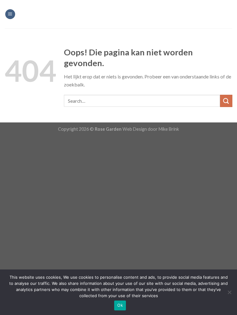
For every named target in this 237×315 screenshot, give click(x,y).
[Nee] (229, 294)
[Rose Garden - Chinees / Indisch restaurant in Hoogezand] (118, 14)
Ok (120, 305)
